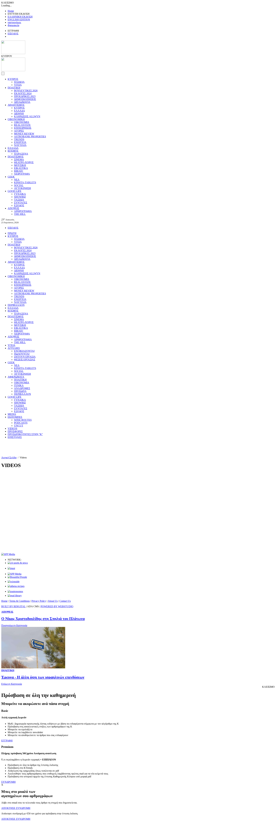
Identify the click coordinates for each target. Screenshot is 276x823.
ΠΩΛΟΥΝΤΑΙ (21, 353)
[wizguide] (13, 581)
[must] (11, 568)
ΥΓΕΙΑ (18, 84)
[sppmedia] (8, 554)
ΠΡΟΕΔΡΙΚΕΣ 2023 (24, 96)
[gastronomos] (15, 591)
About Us (53, 601)
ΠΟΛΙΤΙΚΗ (14, 87)
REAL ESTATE (22, 125)
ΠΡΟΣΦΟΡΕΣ (15, 431)
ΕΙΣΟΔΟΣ (13, 33)
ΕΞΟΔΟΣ (19, 205)
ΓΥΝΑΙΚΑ (20, 194)
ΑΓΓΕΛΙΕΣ (14, 348)
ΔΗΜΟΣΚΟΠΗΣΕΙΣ (25, 99)
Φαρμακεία (13, 25)
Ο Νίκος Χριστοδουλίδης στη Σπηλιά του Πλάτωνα (43, 619)
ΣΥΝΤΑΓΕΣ (20, 202)
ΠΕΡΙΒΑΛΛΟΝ (16, 305)
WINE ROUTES (23, 420)
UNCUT (18, 425)
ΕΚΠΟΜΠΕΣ (15, 417)
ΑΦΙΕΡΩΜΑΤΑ (16, 376)
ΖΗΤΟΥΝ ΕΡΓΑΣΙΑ (25, 356)
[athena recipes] (16, 586)
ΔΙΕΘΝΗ (19, 113)
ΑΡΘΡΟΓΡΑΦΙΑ (23, 211)
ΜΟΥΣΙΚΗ (20, 165)
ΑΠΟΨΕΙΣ (13, 208)
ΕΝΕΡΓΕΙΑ (20, 142)
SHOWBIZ (20, 196)
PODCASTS (20, 422)
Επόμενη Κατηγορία (11, 684)
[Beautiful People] (17, 577)
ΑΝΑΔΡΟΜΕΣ (22, 388)
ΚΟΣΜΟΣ (13, 151)
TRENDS (19, 139)
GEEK (11, 176)
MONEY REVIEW (24, 133)
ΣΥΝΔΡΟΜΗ (8, 782)
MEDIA (12, 414)
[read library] (15, 595)
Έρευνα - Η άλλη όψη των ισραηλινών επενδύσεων (42, 677)
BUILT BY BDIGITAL (13, 606)
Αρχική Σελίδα (8, 457)
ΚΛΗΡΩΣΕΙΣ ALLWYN (27, 116)
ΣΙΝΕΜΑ (19, 159)
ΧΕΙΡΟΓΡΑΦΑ (22, 173)
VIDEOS (12, 428)
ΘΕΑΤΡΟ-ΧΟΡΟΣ (24, 162)
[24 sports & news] (18, 562)
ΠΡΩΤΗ (12, 233)
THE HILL (20, 214)
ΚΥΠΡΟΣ (13, 79)
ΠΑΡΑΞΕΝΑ (21, 153)
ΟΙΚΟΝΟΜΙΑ (21, 122)
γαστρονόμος (14, 22)
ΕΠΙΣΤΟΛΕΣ (15, 437)
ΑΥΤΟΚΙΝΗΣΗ (22, 188)
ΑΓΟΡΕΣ (19, 130)
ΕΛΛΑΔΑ (19, 110)
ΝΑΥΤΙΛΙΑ (20, 145)
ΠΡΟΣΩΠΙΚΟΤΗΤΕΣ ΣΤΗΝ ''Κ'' (25, 434)
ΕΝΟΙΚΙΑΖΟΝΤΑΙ (24, 351)
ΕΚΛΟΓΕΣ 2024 (22, 93)
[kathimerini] (14, 573)
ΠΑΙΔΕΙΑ (19, 82)
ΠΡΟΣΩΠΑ (20, 391)
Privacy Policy (38, 601)
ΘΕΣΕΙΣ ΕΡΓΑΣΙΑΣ (24, 359)
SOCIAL (18, 185)
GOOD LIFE (14, 191)
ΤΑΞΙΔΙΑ (19, 199)
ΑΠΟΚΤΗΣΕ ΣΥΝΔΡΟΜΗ (15, 808)
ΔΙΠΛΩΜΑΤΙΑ (22, 102)
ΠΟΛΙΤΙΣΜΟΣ (15, 156)
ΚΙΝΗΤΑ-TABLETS (25, 182)
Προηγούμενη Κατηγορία (14, 625)
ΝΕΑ (16, 179)
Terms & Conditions (19, 601)
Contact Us (65, 601)
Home (11, 11)
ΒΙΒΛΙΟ (18, 171)
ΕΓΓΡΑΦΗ (7, 740)
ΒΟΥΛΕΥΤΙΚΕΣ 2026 (26, 90)
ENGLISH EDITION (19, 19)
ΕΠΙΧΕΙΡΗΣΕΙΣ (22, 128)
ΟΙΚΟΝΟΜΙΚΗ (16, 119)
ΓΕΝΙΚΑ (19, 385)
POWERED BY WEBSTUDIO (57, 606)
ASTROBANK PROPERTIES (30, 136)
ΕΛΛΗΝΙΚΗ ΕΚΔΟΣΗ (20, 16)
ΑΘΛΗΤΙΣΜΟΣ (16, 105)
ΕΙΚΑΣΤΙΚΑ (21, 168)
